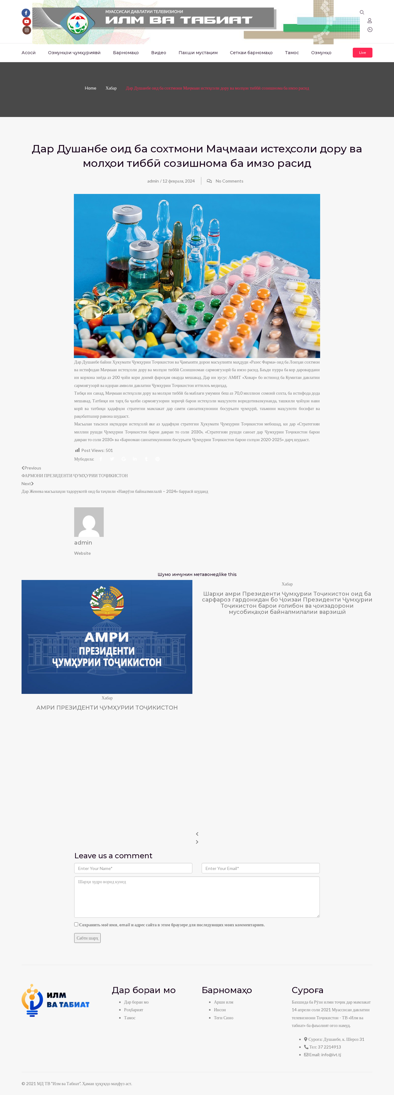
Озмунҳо (321, 52)
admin (153, 180)
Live (362, 52)
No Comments (229, 180)
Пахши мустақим (198, 52)
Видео (158, 52)
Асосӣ (29, 52)
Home (90, 88)
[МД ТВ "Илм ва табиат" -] (196, 21)
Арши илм (223, 1001)
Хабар (111, 88)
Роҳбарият (133, 1009)
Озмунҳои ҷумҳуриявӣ (74, 52)
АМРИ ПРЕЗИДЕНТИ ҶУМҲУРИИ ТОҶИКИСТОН (107, 707)
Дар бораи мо (136, 1001)
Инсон (220, 1009)
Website (82, 553)
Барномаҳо (126, 52)
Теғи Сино (223, 1017)
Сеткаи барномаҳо (251, 52)
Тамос (292, 52)
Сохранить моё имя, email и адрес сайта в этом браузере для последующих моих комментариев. (172, 924)
